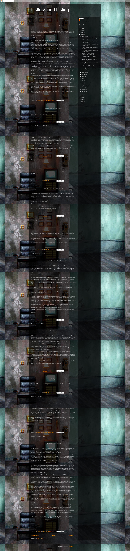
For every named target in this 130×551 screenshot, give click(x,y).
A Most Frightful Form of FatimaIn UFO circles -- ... (88, 69)
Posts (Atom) (40, 538)
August (83, 78)
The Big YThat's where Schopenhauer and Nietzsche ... (89, 63)
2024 (81, 30)
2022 (81, 34)
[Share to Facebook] (61, 100)
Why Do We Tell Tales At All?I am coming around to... (88, 57)
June (83, 82)
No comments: (51, 100)
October (83, 74)
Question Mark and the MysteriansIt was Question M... (89, 42)
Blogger (70, 546)
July (83, 80)
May (83, 84)
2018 (81, 99)
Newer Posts (35, 535)
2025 (81, 28)
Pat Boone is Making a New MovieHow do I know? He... (88, 54)
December (84, 36)
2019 (81, 97)
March (83, 87)
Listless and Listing (50, 9)
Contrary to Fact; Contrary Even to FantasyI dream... (89, 66)
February (84, 89)
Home (53, 535)
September (84, 76)
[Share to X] (60, 100)
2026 (81, 27)
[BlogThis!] (58, 100)
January (83, 91)
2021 (81, 94)
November (84, 72)
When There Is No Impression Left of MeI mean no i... (89, 51)
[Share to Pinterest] (63, 100)
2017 (81, 101)
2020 (81, 96)
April (83, 85)
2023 (81, 32)
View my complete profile (84, 22)
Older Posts (72, 535)
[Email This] (57, 100)
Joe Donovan (83, 20)
